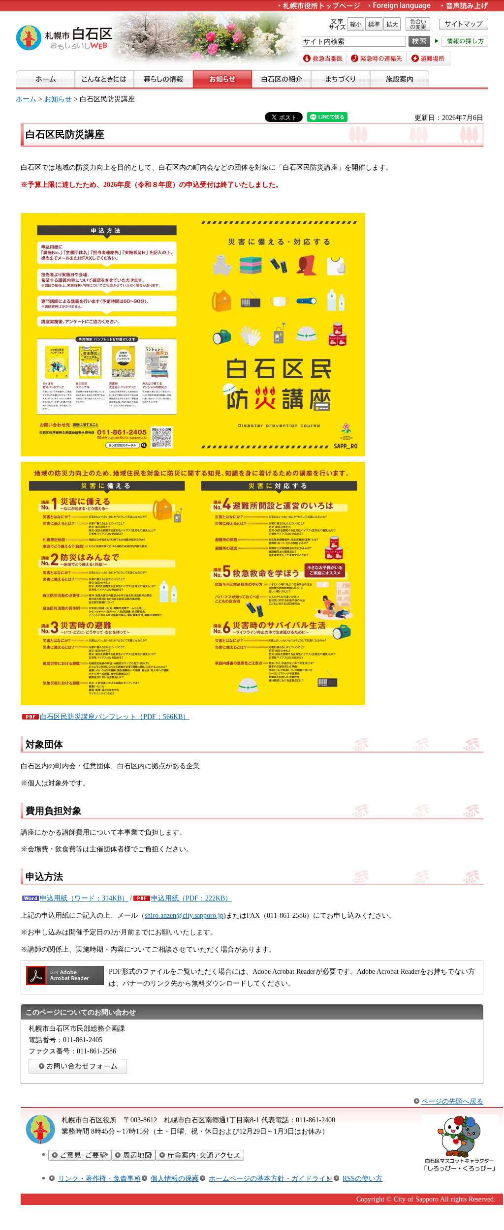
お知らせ (58, 99)
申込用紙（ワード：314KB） (84, 898)
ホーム (26, 99)
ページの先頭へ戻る (452, 1101)
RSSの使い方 (362, 1178)
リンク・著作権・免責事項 (99, 1178)
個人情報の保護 (175, 1178)
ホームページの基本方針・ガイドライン (271, 1178)
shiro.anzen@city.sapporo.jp (184, 915)
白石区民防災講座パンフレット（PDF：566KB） (114, 716)
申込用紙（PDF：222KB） (191, 898)
